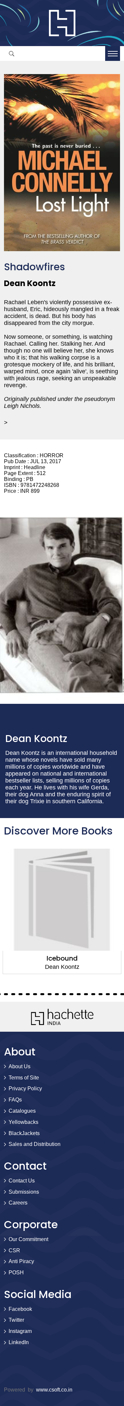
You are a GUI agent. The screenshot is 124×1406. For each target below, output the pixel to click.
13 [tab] (20, 994)
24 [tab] (101, 994)
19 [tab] (64, 994)
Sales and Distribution (35, 1144)
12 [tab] (13, 994)
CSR (14, 1250)
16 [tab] (42, 994)
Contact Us (22, 1180)
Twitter (16, 1320)
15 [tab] (35, 994)
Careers (18, 1203)
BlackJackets (24, 1133)
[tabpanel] (62, 911)
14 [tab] (28, 994)
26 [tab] (115, 994)
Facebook (20, 1309)
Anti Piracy (21, 1261)
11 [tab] (6, 994)
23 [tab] (93, 994)
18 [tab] (57, 994)
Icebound (62, 958)
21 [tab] (79, 994)
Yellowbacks (23, 1122)
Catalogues (22, 1111)
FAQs (15, 1099)
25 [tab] (108, 994)
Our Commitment (28, 1239)
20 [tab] (71, 994)
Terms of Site (24, 1077)
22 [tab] (86, 994)
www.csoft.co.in (54, 1390)
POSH (16, 1272)
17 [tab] (50, 994)
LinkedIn (19, 1342)
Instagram (20, 1331)
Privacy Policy (25, 1088)
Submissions (24, 1192)
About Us (19, 1066)
